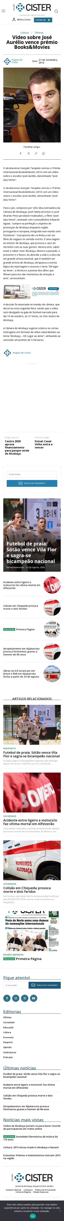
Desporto (9, 748)
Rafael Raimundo (15, 567)
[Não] (60, 1210)
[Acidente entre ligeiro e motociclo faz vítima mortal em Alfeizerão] (52, 585)
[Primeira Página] (52, 629)
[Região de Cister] (31, 7)
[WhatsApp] (43, 153)
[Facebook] (20, 153)
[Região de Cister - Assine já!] (32, 291)
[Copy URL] (35, 153)
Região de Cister (17, 61)
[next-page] (55, 504)
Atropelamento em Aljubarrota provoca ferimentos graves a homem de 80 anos (21, 651)
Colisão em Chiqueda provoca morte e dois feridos (20, 607)
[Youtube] (33, 998)
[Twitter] (28, 153)
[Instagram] (15, 998)
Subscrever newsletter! (47, 985)
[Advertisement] (32, 397)
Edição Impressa (13, 955)
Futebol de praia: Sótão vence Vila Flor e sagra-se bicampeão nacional (32, 552)
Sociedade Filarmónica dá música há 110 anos (30, 1138)
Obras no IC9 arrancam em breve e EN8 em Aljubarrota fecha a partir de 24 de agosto (21, 673)
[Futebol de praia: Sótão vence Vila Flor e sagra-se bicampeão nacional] (32, 535)
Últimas (39, 32)
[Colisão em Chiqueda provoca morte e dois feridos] (52, 607)
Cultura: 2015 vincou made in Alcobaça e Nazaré (31, 1147)
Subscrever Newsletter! (34, 483)
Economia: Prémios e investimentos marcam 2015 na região (31, 1157)
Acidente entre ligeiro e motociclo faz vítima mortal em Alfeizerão (21, 585)
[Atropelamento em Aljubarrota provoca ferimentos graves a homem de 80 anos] (52, 651)
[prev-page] (49, 504)
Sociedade (9, 816)
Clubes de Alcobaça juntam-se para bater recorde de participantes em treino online (31, 1127)
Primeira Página (25, 629)
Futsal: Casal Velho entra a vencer (44, 444)
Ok (32, 1216)
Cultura (25, 32)
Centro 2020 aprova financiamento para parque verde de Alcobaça (17, 447)
